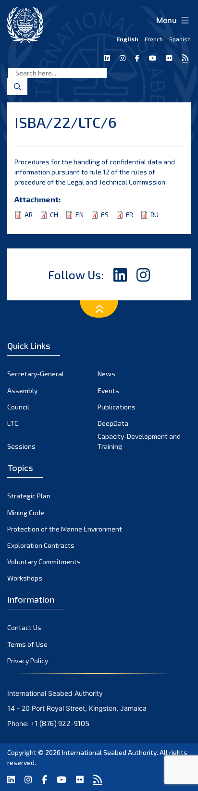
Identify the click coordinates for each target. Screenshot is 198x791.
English (127, 39)
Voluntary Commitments (44, 561)
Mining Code (25, 512)
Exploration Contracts (40, 545)
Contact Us (24, 627)
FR (129, 214)
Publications (117, 407)
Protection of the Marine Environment (64, 529)
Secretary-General (35, 374)
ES (105, 214)
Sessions (21, 446)
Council (18, 407)
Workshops (24, 578)
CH (54, 214)
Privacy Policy (27, 660)
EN (79, 214)
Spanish (180, 39)
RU (154, 214)
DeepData (113, 423)
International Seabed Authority (109, 752)
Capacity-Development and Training (139, 441)
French (154, 39)
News (106, 374)
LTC (12, 423)
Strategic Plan (28, 496)
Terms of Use (27, 644)
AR (29, 214)
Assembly (22, 390)
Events (108, 390)
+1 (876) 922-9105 (60, 723)
